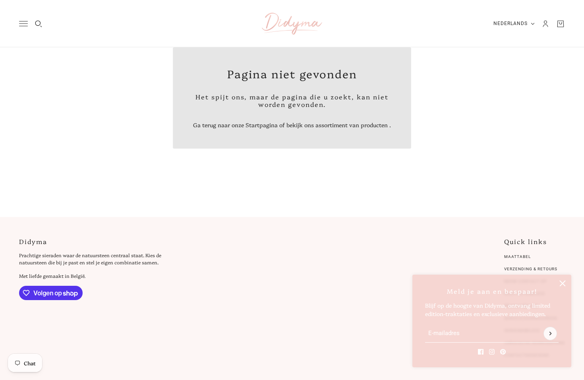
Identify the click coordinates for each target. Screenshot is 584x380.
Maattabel (517, 256)
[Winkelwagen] (560, 23)
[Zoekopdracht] (38, 23)
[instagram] (491, 351)
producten (374, 125)
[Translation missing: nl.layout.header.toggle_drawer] (23, 23)
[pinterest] (503, 351)
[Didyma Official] (292, 24)
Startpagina (262, 125)
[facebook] (480, 351)
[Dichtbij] (563, 283)
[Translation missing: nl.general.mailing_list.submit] (550, 333)
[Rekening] (545, 23)
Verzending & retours (530, 269)
